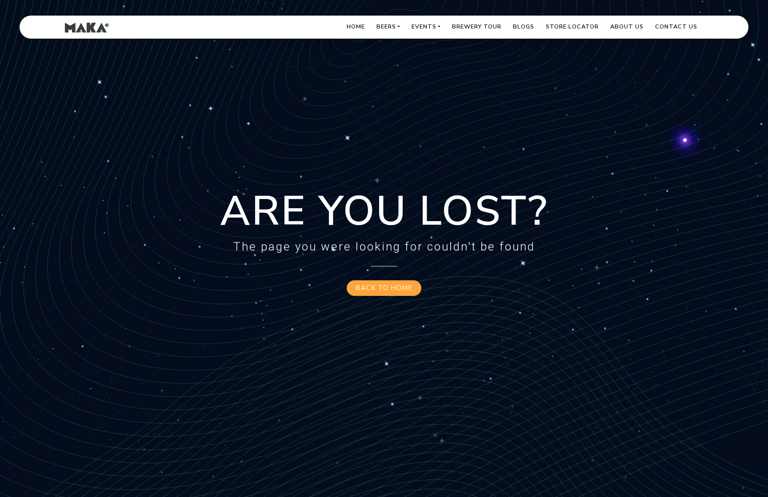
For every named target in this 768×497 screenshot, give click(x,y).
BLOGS (523, 27)
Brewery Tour (476, 27)
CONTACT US (676, 27)
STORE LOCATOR (572, 27)
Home (356, 27)
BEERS (386, 27)
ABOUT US (627, 27)
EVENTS (424, 27)
